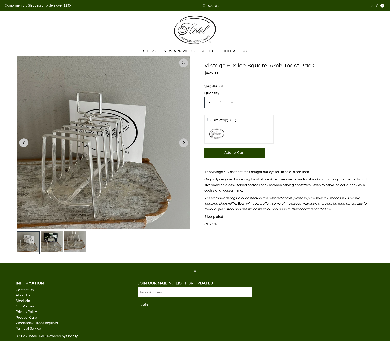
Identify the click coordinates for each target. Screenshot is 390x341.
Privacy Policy (26, 312)
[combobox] (220, 6)
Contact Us (25, 290)
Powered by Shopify (62, 336)
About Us (23, 295)
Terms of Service (28, 328)
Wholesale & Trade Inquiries (37, 323)
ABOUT (209, 51)
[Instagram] (195, 271)
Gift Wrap (224, 120)
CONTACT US (234, 51)
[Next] (183, 142)
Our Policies (25, 306)
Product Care (26, 317)
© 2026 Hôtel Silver (30, 336)
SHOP (149, 51)
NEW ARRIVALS (178, 51)
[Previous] (23, 142)
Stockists (23, 301)
